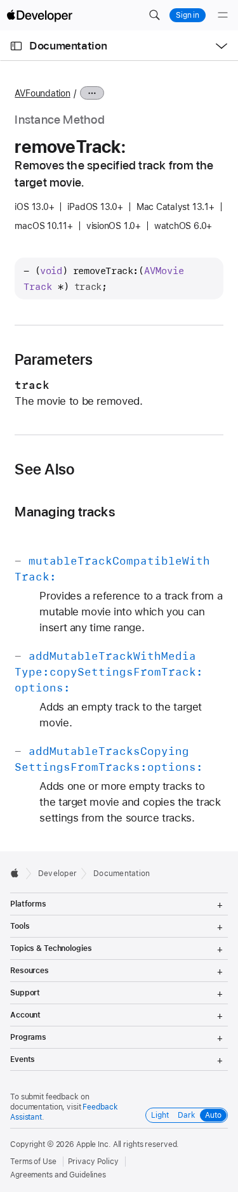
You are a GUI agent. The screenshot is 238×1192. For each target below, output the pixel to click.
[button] (154, 15)
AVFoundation (42, 93)
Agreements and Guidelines (58, 1174)
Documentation (68, 45)
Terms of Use (33, 1161)
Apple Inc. (93, 1144)
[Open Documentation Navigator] (16, 46)
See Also (44, 469)
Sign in (187, 15)
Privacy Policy (93, 1161)
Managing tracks (64, 512)
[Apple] (18, 873)
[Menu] (223, 15)
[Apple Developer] (39, 15)
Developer (57, 873)
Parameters (54, 360)
